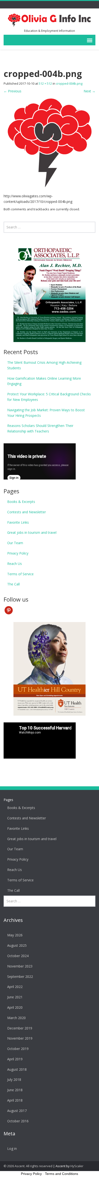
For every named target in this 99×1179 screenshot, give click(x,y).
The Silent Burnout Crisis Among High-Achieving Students (44, 365)
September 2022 (20, 976)
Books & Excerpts (21, 501)
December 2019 (19, 1028)
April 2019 (15, 1059)
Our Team (15, 543)
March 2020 (16, 1017)
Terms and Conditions (61, 1174)
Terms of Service (20, 574)
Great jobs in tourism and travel (31, 532)
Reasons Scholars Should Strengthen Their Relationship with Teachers (40, 428)
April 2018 (15, 1100)
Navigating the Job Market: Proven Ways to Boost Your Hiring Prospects (46, 413)
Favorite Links (18, 522)
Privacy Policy (17, 553)
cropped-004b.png (69, 83)
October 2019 (18, 1048)
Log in (12, 1148)
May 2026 (15, 935)
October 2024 (18, 955)
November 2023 (19, 966)
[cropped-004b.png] (49, 143)
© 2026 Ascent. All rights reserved (28, 1166)
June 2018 (15, 1090)
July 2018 (14, 1079)
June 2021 (15, 997)
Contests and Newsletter (26, 512)
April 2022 (15, 986)
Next (89, 91)
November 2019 (19, 1038)
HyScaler (76, 1166)
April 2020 (15, 1007)
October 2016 (18, 1121)
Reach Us (14, 563)
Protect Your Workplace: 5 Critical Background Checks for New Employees (49, 397)
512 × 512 (45, 83)
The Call (13, 584)
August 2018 (17, 1069)
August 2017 (17, 1110)
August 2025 (17, 945)
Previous (12, 91)
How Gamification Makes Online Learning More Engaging (44, 381)
